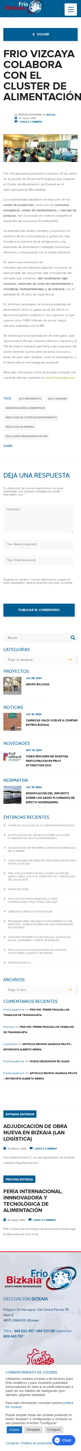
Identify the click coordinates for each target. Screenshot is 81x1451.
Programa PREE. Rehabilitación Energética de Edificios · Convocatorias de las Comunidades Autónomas (40, 924)
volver (43, 34)
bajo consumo (57, 398)
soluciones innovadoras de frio (27, 436)
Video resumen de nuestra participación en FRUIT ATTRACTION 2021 (47, 761)
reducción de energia (20, 426)
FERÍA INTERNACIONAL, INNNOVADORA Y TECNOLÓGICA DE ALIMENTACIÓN (33, 1201)
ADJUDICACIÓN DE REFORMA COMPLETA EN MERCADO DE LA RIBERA (42, 849)
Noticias (50, 114)
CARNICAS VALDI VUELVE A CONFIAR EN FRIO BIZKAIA (51, 723)
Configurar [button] (54, 1430)
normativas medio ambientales (25, 408)
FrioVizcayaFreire (30, 114)
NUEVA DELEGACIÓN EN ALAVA (49, 1061)
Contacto (12, 1443)
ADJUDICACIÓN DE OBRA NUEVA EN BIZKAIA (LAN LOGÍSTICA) (35, 1132)
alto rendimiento (30, 398)
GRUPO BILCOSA (37, 684)
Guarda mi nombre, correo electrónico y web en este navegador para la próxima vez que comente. (38, 581)
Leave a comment (31, 121)
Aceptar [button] (14, 1430)
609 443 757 (13, 1336)
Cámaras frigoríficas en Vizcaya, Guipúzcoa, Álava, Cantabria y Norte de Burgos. (39, 939)
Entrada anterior (20, 1114)
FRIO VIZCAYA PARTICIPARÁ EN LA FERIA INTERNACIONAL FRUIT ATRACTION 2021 (33, 900)
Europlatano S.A (19, 962)
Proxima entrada (19, 1179)
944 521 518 (45, 1331)
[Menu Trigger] (71, 9)
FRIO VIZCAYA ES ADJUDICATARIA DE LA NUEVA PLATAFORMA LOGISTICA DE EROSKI (37, 951)
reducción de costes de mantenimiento (31, 417)
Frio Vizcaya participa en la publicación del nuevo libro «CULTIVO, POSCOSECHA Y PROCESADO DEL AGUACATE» (42, 876)
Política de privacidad (37, 1443)
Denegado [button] (33, 1430)
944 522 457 (24, 1331)
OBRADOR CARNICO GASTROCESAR (30, 911)
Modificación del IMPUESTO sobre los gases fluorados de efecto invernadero (50, 798)
